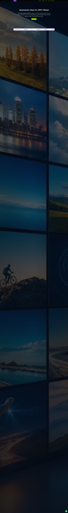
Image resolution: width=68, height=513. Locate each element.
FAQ (48, 0)
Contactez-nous (52, 0)
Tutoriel (40, 0)
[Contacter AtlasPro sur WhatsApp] (66, 511)
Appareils (43, 0)
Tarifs (46, 0)
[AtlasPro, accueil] (14, 1)
